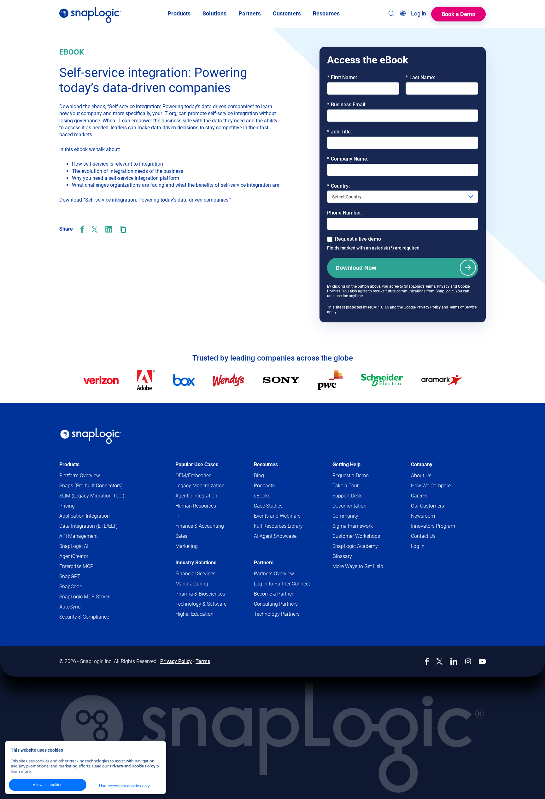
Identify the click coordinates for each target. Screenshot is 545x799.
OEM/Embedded (193, 476)
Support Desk (359, 496)
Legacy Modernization (200, 486)
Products (69, 464)
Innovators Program (433, 526)
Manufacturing (191, 584)
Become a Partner (273, 594)
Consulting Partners (276, 604)
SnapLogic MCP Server (84, 597)
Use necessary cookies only (124, 786)
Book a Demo (458, 14)
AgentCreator (73, 556)
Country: (338, 186)
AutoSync (69, 607)
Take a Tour (345, 486)
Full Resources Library (278, 526)
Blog (259, 476)
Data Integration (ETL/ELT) (88, 526)
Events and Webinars (277, 516)
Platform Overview (79, 476)
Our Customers (427, 506)
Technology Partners (277, 614)
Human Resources (195, 506)
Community (357, 516)
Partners (263, 563)
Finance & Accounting (199, 526)
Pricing (67, 506)
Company (421, 464)
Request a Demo (350, 476)
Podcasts (264, 486)
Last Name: (420, 77)
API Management (78, 536)
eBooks (262, 496)
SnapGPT (69, 576)
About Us (421, 476)
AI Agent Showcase (275, 536)
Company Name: (347, 159)
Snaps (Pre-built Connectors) (91, 486)
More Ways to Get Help (357, 566)
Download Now (356, 268)
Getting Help (346, 464)
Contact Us (423, 536)
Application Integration (84, 516)
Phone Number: (344, 213)
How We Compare (431, 486)
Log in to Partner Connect (282, 584)
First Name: (342, 77)
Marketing (186, 546)
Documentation (361, 506)
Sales (181, 536)
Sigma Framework (352, 526)
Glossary (342, 556)
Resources (266, 464)
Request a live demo (358, 239)
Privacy (443, 286)
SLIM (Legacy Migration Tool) (91, 496)
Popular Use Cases (196, 464)
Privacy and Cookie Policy (132, 766)
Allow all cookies (47, 784)
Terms (430, 286)
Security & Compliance (84, 617)
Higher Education (194, 614)
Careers (419, 496)
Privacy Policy (429, 307)
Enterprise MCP (76, 566)
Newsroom (423, 516)
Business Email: (346, 105)
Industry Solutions (195, 563)
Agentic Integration (196, 496)
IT (177, 516)
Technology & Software (200, 604)
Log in (418, 546)
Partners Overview (274, 574)
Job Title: (339, 132)
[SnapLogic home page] (90, 436)
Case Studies (268, 506)
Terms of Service (463, 307)
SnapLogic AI (73, 546)
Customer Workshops (356, 536)
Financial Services (195, 574)
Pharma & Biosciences (200, 594)
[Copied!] (123, 229)
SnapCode (70, 587)
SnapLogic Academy (355, 546)
